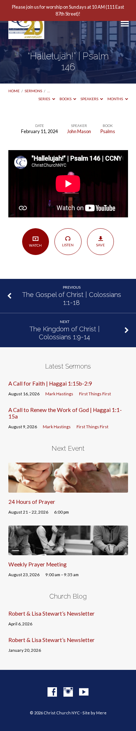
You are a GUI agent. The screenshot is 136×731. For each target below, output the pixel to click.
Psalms (107, 131)
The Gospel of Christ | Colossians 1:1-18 (71, 298)
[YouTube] (83, 692)
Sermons (33, 91)
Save (100, 245)
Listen (68, 245)
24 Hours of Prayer (31, 501)
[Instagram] (68, 692)
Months (115, 99)
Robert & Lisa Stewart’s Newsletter (51, 613)
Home (14, 91)
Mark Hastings (59, 393)
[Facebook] (52, 692)
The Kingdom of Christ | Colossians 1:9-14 (64, 333)
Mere (101, 712)
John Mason (79, 131)
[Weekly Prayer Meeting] (68, 551)
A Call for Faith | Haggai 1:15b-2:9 (50, 383)
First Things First (95, 393)
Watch (35, 245)
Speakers (90, 99)
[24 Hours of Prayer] (68, 488)
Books (65, 99)
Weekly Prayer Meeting (37, 564)
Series (44, 99)
